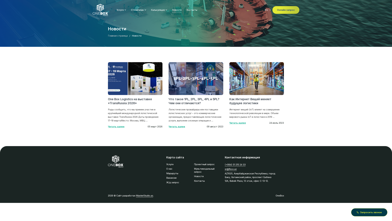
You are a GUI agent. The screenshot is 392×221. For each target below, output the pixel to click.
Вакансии (171, 177)
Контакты (192, 9)
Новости (177, 9)
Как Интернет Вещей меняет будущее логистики (250, 101)
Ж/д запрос (172, 182)
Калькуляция (158, 9)
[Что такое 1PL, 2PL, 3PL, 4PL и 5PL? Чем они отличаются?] (196, 78)
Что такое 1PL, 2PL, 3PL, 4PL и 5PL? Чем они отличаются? (194, 101)
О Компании (137, 9)
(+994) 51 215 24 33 (235, 164)
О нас (169, 168)
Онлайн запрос (286, 9)
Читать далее (116, 126)
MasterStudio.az (144, 195)
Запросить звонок (371, 212)
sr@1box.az (231, 169)
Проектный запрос (204, 164)
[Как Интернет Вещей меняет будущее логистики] (256, 78)
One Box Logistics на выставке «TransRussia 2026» (130, 101)
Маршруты (172, 173)
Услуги (120, 9)
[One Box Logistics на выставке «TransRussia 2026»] (135, 78)
